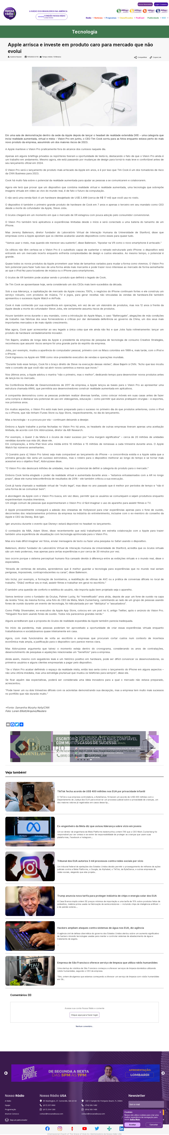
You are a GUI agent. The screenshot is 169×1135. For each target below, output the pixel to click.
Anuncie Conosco (12, 1114)
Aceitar (132, 1124)
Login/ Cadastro (161, 4)
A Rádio (8, 1101)
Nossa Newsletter (145, 4)
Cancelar (154, 1124)
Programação (10, 1109)
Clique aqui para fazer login (84, 1015)
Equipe (7, 1105)
